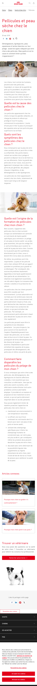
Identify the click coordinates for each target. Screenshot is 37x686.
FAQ (3, 637)
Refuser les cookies (18, 679)
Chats (4, 617)
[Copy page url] (16, 39)
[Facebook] (3, 38)
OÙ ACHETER (7, 630)
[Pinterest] (10, 38)
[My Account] (34, 3)
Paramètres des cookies (10, 611)
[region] (18, 663)
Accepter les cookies (18, 673)
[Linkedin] (6, 38)
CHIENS (5, 623)
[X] (13, 38)
